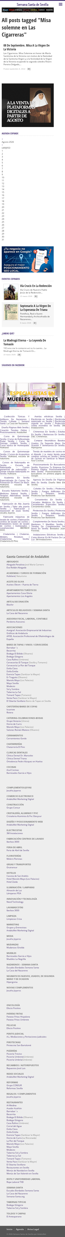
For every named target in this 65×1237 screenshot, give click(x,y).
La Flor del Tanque (15, 1140)
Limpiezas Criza (14, 918)
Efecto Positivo (14, 1008)
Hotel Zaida (12, 881)
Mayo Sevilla (13, 683)
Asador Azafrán (14, 1108)
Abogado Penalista (16, 564)
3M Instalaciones (15, 833)
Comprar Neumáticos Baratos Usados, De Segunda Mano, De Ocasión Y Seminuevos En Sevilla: (48, 443)
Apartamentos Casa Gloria (19, 593)
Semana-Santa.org (16, 1196)
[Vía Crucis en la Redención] (11, 299)
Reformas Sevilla (15, 1088)
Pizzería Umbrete (15, 1056)
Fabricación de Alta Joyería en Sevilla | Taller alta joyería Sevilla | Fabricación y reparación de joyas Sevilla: (14, 507)
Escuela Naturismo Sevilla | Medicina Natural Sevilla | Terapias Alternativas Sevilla (14, 493)
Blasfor (10, 604)
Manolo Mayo (13, 680)
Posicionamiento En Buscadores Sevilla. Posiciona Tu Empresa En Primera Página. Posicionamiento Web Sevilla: (48, 468)
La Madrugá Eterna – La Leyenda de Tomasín (24, 342)
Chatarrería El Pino (16, 747)
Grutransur (12, 867)
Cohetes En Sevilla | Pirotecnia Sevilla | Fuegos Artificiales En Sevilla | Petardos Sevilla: (48, 491)
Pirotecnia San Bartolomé (19, 1045)
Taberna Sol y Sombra (17, 1152)
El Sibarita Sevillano (16, 701)
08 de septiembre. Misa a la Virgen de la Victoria (26, 47)
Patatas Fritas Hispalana (18, 1016)
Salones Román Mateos (18, 729)
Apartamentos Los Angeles (20, 596)
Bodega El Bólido (15, 653)
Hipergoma (12, 982)
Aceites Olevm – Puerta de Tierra (22, 584)
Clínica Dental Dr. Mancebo (20, 755)
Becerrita (11, 650)
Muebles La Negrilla (16, 959)
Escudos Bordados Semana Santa (23, 967)
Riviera (10, 712)
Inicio (9, 1229)
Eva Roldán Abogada (16, 567)
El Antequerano (14, 1216)
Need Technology (15, 901)
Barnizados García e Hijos (19, 772)
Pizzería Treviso (14, 1053)
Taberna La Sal (14, 692)
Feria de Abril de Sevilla (18, 850)
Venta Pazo (12, 698)
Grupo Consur (13, 807)
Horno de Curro (14, 724)
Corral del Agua (14, 1126)
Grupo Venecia (14, 721)
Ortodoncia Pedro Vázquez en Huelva (24, 761)
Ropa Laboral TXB (15, 1182)
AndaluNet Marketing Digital (20, 799)
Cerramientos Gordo (17, 738)
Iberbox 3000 (13, 841)
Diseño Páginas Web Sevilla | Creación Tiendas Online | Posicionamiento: (14, 430)
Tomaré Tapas (14, 695)
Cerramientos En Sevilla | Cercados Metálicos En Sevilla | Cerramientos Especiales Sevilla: (48, 502)
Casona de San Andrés (17, 875)
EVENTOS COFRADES (11, 279)
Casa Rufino (12, 659)
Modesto (11, 686)
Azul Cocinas (13, 770)
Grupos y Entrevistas (17, 927)
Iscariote (11, 709)
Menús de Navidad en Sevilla (20, 1170)
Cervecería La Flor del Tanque (21, 665)
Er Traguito (12, 677)
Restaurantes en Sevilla (18, 1167)
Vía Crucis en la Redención (36, 286)
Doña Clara (12, 668)
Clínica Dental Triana (17, 758)
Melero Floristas (14, 858)
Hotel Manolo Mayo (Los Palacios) (23, 878)
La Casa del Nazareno (17, 613)
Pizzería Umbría (14, 1059)
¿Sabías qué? (8, 333)
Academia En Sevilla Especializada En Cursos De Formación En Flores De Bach (14, 480)
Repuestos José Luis (16, 1068)
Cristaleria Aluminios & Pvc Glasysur (24, 816)
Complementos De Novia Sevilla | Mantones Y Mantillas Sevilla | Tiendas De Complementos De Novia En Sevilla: (48, 525)
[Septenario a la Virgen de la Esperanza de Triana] (11, 319)
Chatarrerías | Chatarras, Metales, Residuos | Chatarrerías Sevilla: (14, 536)
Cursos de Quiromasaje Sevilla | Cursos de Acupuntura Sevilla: (14, 454)
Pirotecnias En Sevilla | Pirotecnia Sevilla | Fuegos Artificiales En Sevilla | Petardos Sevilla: (48, 513)
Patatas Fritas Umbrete (18, 1019)
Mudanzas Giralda (15, 947)
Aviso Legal (33, 1229)
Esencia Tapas (13, 674)
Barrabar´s (12, 647)
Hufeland (11, 576)
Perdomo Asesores (16, 621)
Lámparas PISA (14, 893)
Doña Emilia (12, 671)
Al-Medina (11, 1105)
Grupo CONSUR (14, 1085)
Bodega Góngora (15, 656)
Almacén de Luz (14, 890)
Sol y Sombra (13, 689)
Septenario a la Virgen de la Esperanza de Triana (35, 308)
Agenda (20, 1229)
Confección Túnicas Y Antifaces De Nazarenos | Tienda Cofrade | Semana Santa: (14, 420)
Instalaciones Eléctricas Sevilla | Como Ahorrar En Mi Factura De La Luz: (48, 537)
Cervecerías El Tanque (17, 662)
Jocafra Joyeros (14, 790)
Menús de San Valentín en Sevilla (22, 1173)
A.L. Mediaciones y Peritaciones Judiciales (26, 1036)
